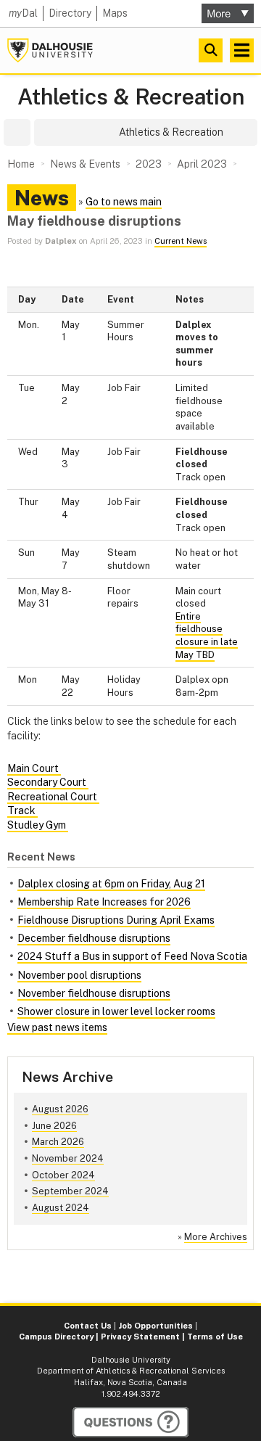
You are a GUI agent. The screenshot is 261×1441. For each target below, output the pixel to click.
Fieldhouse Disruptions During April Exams (116, 920)
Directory (70, 13)
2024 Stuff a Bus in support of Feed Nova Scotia (132, 956)
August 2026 (60, 1109)
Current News (180, 241)
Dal (23, 13)
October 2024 (63, 1175)
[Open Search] (211, 50)
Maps (115, 13)
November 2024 (68, 1158)
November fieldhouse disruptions (93, 993)
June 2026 (54, 1125)
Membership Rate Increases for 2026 (104, 902)
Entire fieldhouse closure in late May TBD (206, 635)
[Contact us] (130, 1422)
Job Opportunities (155, 1326)
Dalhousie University (50, 50)
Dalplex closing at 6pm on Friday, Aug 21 (111, 884)
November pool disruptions (79, 975)
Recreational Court (53, 796)
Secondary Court (47, 782)
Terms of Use (215, 1336)
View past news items (57, 1027)
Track (22, 810)
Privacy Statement (140, 1336)
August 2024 (60, 1207)
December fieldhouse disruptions (93, 938)
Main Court (34, 768)
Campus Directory (56, 1336)
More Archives (215, 1236)
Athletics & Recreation (130, 97)
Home (21, 164)
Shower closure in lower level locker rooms (116, 1011)
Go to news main (124, 202)
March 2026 (58, 1141)
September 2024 (70, 1191)
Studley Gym (37, 825)
